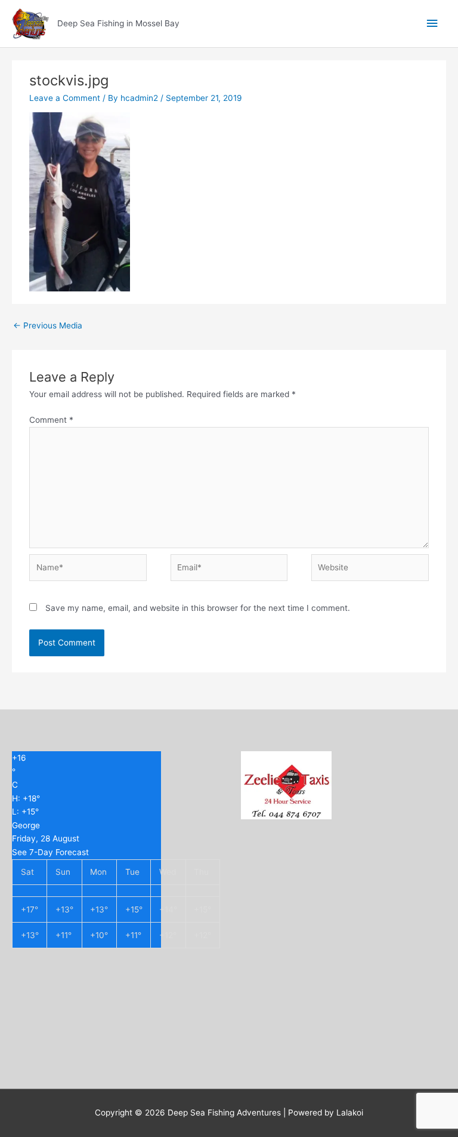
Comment (51, 420)
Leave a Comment (64, 98)
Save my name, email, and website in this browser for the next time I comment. (197, 608)
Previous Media (47, 325)
